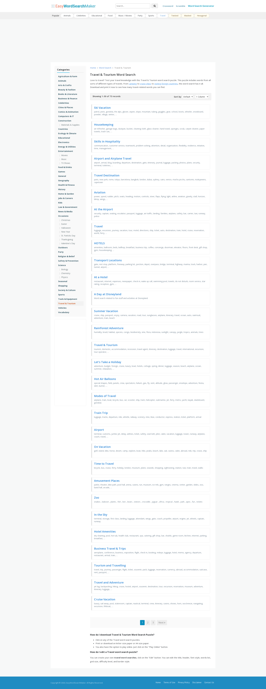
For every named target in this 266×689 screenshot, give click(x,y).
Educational (97, 15)
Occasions (63, 216)
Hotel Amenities (105, 531)
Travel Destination (106, 175)
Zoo (96, 497)
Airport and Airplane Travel (112, 158)
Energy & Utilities (67, 146)
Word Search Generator (201, 5)
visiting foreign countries (166, 83)
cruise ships (145, 83)
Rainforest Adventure (108, 328)
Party (140, 15)
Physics (64, 277)
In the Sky (100, 514)
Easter (64, 224)
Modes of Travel (105, 396)
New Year (65, 231)
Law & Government (67, 207)
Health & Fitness (66, 185)
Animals (67, 15)
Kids (60, 202)
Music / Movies (125, 15)
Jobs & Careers (65, 198)
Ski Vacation (102, 108)
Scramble (180, 6)
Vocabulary (63, 312)
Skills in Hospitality (107, 141)
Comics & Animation (68, 111)
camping (133, 83)
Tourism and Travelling (110, 565)
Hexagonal (202, 15)
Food (110, 15)
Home (158, 682)
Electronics (63, 142)
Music (63, 159)
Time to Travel (104, 464)
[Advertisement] (133, 40)
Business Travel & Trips (110, 548)
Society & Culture (67, 290)
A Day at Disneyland (107, 294)
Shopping (62, 285)
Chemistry (65, 273)
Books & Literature (67, 94)
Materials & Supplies (70, 125)
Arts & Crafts (64, 85)
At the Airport (103, 209)
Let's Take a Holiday (107, 362)
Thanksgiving (67, 239)
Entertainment (65, 151)
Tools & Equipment (67, 299)
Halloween (66, 228)
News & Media (65, 211)
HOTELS (99, 243)
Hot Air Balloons (105, 379)
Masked (187, 15)
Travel (162, 15)
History (61, 189)
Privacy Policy (184, 682)
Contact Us (209, 682)
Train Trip (101, 413)
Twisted (174, 15)
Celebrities (81, 15)
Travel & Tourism (67, 303)
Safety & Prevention (68, 260)
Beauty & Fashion (67, 89)
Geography (63, 180)
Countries (63, 129)
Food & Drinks (65, 167)
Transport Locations (108, 260)
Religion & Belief (66, 256)
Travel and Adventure (109, 582)
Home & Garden (66, 193)
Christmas (65, 220)
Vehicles (62, 308)
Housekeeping (103, 124)
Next (161, 622)
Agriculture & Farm (67, 76)
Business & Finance (67, 98)
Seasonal (62, 281)
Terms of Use (169, 682)
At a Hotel (101, 277)
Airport (99, 430)
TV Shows (65, 163)
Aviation (99, 192)
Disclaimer (197, 682)
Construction (64, 120)
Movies (64, 155)
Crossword (168, 6)
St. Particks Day (68, 235)
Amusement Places (107, 481)
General (62, 176)
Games (61, 171)
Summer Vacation (106, 311)
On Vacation (102, 447)
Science (62, 265)
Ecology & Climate (67, 133)
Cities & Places (65, 107)
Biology (64, 269)
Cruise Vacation (104, 599)
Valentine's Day (68, 243)
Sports (151, 15)
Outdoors (63, 247)
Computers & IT (66, 116)
